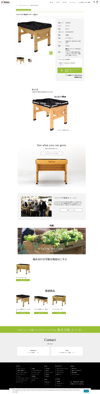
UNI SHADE (48, 368)
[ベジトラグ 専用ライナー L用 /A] (41, 300)
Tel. (76, 382)
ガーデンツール (35, 378)
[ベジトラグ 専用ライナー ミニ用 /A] (23, 300)
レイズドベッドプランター (37, 370)
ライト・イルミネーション (22, 380)
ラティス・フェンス (21, 368)
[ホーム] (17, 5)
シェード (19, 376)
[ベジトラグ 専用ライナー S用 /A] (34, 36)
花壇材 (33, 368)
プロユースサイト (60, 370)
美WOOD (47, 374)
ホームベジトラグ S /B (21, 277)
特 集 (64, 2)
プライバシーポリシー (76, 374)
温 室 (33, 380)
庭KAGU (47, 370)
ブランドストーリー (60, 383)
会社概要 (58, 381)
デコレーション (20, 381)
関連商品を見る (78, 77)
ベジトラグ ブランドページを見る (52, 153)
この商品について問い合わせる (74, 75)
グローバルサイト (60, 372)
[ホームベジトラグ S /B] (23, 269)
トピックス (59, 385)
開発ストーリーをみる (71, 210)
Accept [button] (86, 391)
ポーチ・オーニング (21, 374)
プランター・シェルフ (36, 372)
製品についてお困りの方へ (76, 370)
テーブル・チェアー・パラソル (23, 378)
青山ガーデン (59, 374)
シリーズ (47, 383)
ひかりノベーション (49, 372)
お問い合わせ (74, 368)
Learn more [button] (15, 391)
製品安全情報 (74, 372)
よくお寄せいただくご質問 (84, 2)
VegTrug (47, 376)
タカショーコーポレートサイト (62, 368)
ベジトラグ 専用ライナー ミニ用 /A (23, 310)
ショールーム (72, 2)
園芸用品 (33, 376)
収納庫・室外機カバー (21, 370)
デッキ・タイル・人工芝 (21, 372)
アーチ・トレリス (35, 374)
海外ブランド (48, 382)
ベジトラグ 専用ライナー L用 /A (41, 309)
